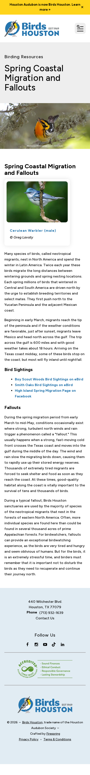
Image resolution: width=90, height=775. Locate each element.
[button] (82, 7)
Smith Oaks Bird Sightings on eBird (44, 385)
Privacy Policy (28, 739)
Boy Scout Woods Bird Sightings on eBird (49, 379)
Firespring (53, 734)
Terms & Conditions (57, 739)
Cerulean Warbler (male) (33, 230)
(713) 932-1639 (51, 613)
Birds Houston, (32, 722)
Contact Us (45, 618)
